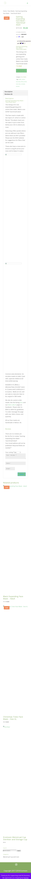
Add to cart (21, 70)
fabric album (12, 405)
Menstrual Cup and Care (11, 857)
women (18, 86)
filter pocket (24, 81)
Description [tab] (8, 92)
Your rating (9, 452)
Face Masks (11, 11)
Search (18, 850)
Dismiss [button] (26, 878)
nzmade (23, 84)
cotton (23, 79)
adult (20, 79)
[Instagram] (16, 864)
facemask (18, 81)
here (21, 402)
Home (5, 11)
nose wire (18, 84)
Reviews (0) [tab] (8, 94)
